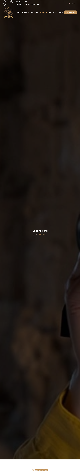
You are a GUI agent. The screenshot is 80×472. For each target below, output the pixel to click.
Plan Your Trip (53, 12)
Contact (60, 12)
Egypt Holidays (34, 12)
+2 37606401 (19, 3)
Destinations (43, 12)
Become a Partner (70, 12)
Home (18, 12)
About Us (24, 12)
